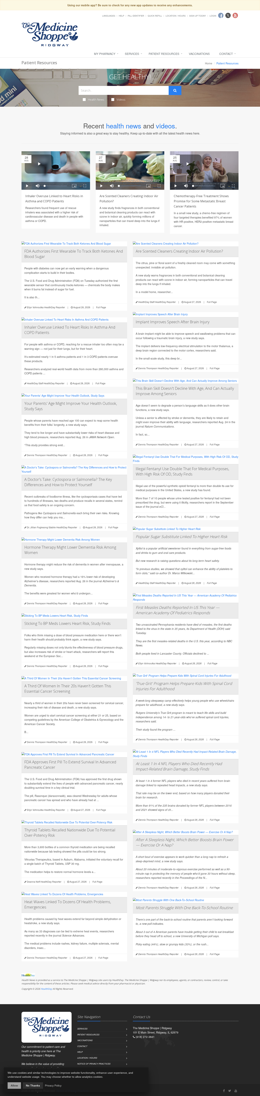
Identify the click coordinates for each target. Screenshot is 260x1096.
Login (213, 15)
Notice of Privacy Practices (93, 1063)
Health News (96, 99)
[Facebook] (224, 1090)
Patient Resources (164, 54)
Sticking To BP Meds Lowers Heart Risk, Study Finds (67, 623)
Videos (120, 99)
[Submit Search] (175, 90)
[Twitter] (229, 1090)
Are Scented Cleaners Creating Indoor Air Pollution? (179, 251)
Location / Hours (176, 15)
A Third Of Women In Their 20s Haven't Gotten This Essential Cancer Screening (67, 688)
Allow (14, 1085)
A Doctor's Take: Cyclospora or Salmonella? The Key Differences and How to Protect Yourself (68, 482)
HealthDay (46, 988)
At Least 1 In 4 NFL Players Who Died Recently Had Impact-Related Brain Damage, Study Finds (179, 766)
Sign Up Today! (197, 15)
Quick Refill (155, 15)
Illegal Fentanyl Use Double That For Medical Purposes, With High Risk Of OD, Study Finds (182, 471)
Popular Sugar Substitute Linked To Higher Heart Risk (181, 536)
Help (121, 15)
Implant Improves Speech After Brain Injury (172, 321)
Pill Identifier (136, 15)
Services (132, 54)
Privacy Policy (53, 1085)
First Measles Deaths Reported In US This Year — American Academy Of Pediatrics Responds (177, 610)
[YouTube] (235, 1090)
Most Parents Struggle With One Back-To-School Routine (184, 907)
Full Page (101, 307)
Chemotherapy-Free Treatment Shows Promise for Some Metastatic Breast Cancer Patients (201, 201)
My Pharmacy (104, 54)
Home (208, 63)
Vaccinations (199, 54)
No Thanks (33, 1085)
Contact (226, 54)
